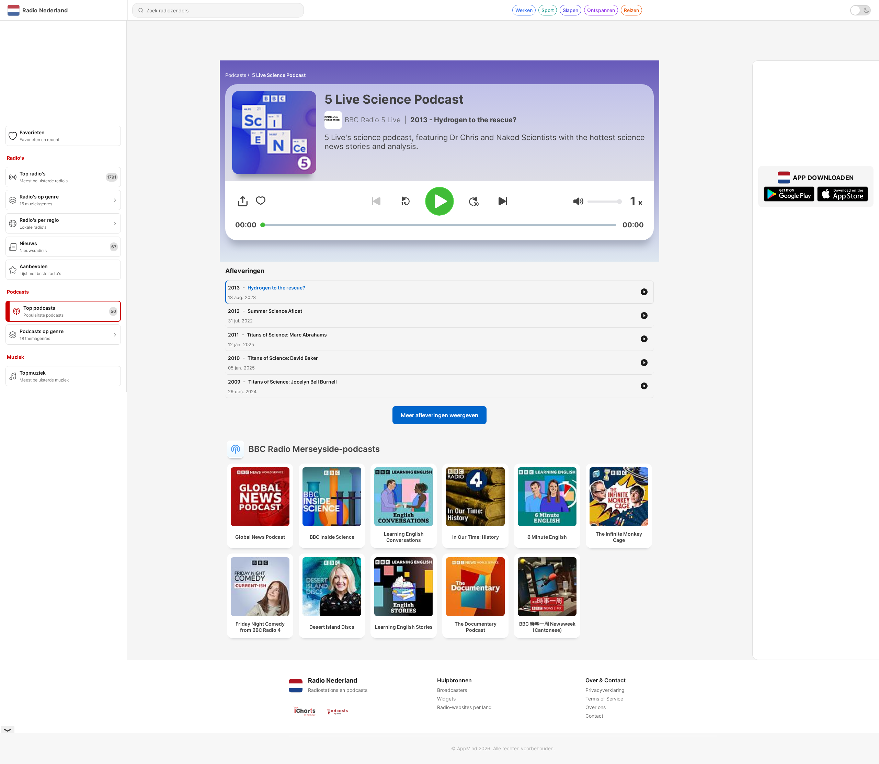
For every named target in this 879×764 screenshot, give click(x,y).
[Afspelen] (439, 201)
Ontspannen (601, 10)
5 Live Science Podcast (279, 75)
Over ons (595, 707)
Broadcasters (452, 690)
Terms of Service (604, 699)
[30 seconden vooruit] (473, 201)
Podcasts (235, 75)
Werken (524, 10)
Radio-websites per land (464, 707)
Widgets (446, 699)
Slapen (570, 10)
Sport (547, 10)
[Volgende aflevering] (501, 201)
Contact (594, 716)
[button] (578, 201)
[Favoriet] (260, 201)
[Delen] (242, 201)
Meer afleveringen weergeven (439, 415)
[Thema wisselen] (860, 10)
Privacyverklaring (605, 690)
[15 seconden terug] (405, 201)
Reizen (631, 10)
